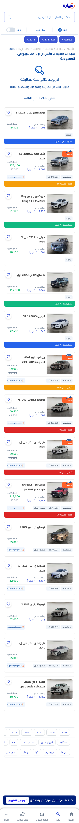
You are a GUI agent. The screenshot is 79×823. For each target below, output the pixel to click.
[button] (39, 30)
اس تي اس (28, 742)
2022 (14, 732)
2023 (27, 732)
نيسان (25, 752)
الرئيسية (70, 48)
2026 (64, 732)
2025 (52, 732)
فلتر (63, 30)
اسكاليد (63, 742)
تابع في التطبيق (17, 800)
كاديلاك (68, 39)
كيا (36, 752)
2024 (39, 732)
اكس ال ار (49, 39)
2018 (32, 39)
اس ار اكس (47, 742)
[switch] (10, 30)
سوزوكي (11, 752)
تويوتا (64, 752)
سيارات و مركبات (54, 48)
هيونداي (49, 752)
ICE (14, 742)
